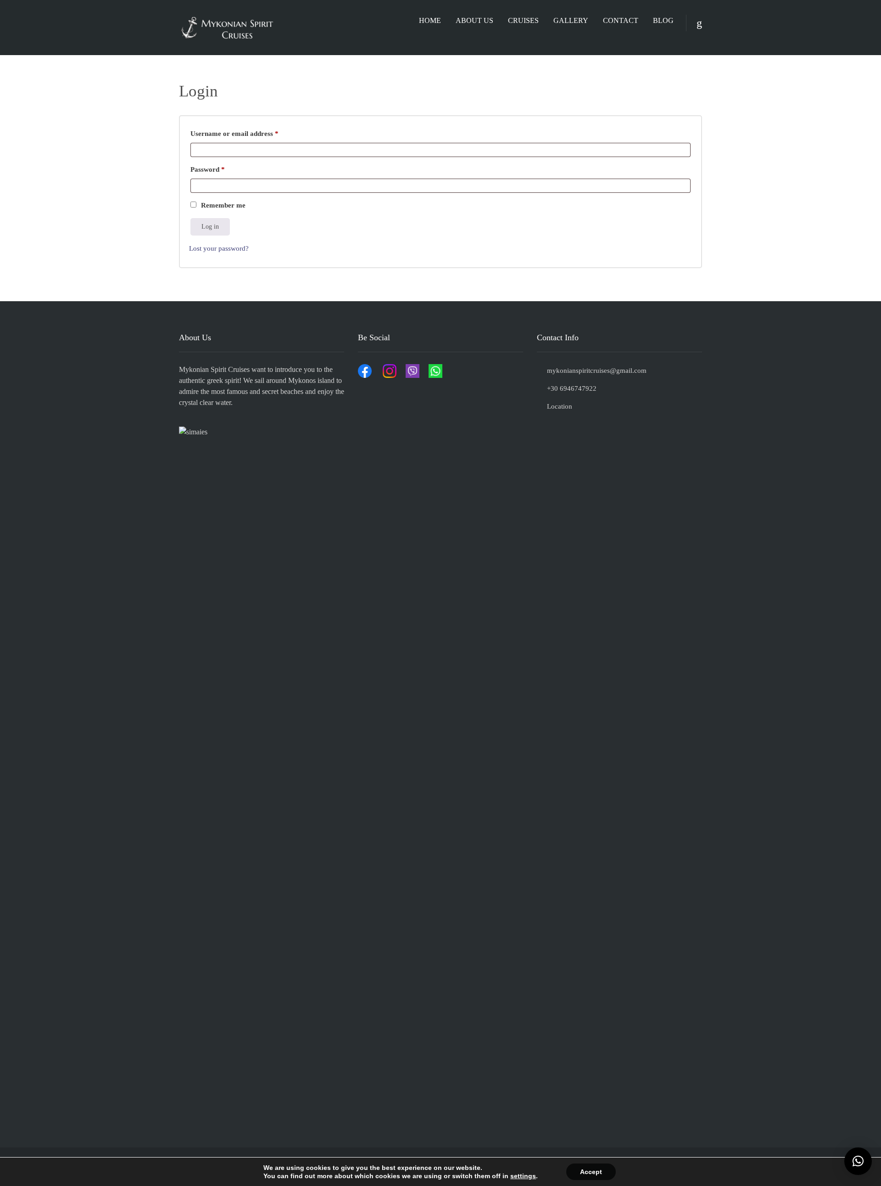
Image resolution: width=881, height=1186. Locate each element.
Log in (210, 226)
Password (221, 168)
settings (523, 1176)
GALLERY (570, 20)
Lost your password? (219, 248)
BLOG (663, 20)
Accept (591, 1171)
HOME (430, 20)
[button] (858, 1161)
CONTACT (620, 20)
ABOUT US (474, 20)
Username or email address (248, 132)
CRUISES (523, 20)
